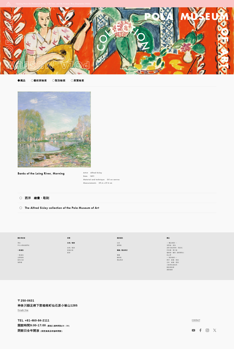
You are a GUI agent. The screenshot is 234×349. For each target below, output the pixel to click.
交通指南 (21, 257)
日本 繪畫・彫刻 (173, 262)
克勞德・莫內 (171, 245)
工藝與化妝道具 (172, 264)
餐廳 (118, 255)
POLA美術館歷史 (24, 245)
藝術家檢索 (40, 80)
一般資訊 (21, 250)
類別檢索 (60, 80)
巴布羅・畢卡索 (172, 250)
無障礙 (20, 262)
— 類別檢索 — (172, 257)
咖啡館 (119, 257)
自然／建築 (71, 243)
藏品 (23, 80)
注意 (118, 243)
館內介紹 (21, 260)
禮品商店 (120, 260)
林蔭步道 (70, 250)
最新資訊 (120, 238)
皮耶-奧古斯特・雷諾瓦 (175, 247)
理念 (19, 243)
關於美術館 (21, 238)
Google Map (23, 310)
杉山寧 (169, 255)
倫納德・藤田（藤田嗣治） (176, 252)
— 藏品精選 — (172, 243)
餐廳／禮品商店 (122, 250)
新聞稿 (119, 245)
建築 (68, 252)
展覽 (68, 238)
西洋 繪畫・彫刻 (173, 260)
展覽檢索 (79, 80)
